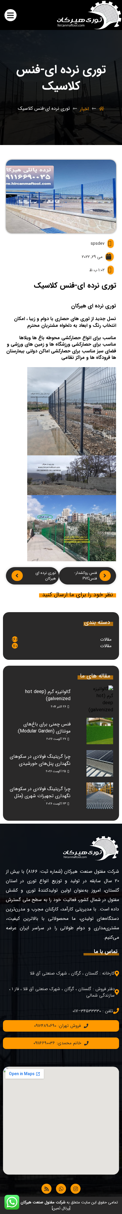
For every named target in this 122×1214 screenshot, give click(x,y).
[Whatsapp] (61, 1189)
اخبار (84, 109)
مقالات (106, 639)
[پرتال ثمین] (61, 1208)
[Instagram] (75, 1189)
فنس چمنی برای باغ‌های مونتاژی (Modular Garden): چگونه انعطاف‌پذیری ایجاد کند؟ (39, 731)
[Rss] (46, 1189)
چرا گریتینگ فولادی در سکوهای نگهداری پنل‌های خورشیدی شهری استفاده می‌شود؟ (40, 763)
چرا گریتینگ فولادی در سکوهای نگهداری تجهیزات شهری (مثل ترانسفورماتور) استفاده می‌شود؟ (39, 796)
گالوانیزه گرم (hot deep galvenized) (47, 695)
